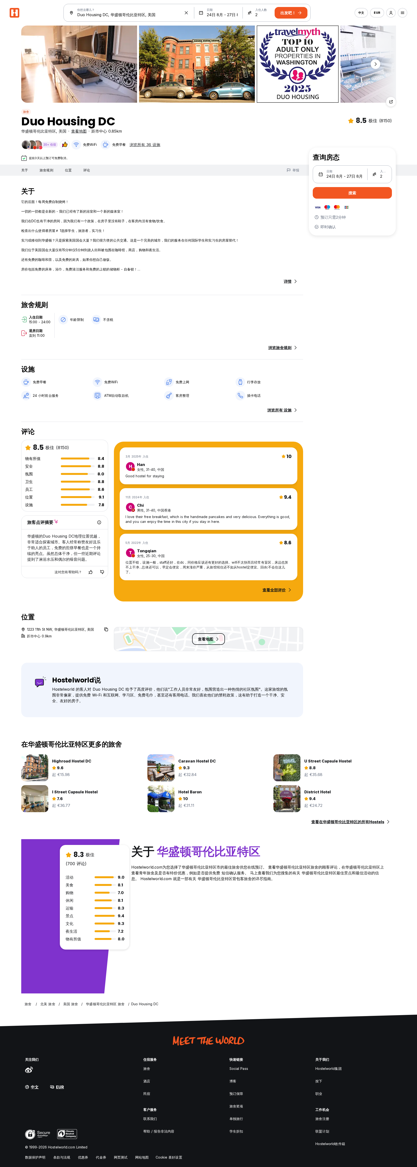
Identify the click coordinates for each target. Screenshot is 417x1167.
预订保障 (236, 1094)
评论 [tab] (86, 170)
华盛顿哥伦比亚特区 (38, 131)
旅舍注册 (322, 1119)
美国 (62, 131)
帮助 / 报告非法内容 (158, 1131)
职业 (318, 1094)
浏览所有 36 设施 (145, 144)
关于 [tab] (24, 170)
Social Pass (238, 1068)
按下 (318, 1081)
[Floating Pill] (375, 64)
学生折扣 (236, 1131)
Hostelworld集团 (328, 1068)
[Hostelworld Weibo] (29, 1069)
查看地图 (79, 131)
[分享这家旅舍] (391, 102)
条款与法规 (61, 1157)
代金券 (101, 1157)
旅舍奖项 (236, 1106)
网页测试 (120, 1157)
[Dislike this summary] (102, 572)
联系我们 (150, 1119)
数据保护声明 (35, 1157)
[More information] (99, 522)
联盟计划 (322, 1131)
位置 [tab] (68, 170)
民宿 (146, 1094)
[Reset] (186, 13)
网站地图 (142, 1157)
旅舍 (26, 112)
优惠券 (83, 1157)
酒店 (146, 1081)
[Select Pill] (391, 13)
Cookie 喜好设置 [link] (169, 1157)
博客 (232, 1081)
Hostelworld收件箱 (330, 1144)
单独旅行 (236, 1119)
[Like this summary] (90, 572)
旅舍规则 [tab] (46, 170)
